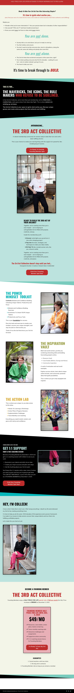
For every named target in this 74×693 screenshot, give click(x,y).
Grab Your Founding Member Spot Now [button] (37, 272)
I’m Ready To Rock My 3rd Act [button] (37, 647)
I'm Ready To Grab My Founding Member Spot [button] (37, 150)
